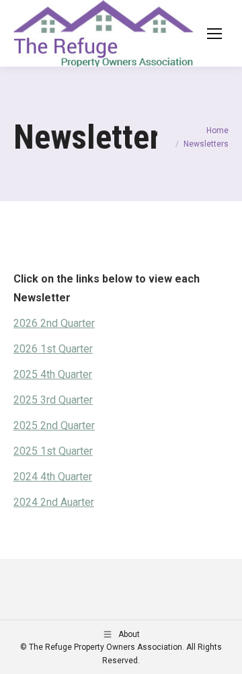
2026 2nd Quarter (54, 323)
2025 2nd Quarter (54, 425)
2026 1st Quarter (53, 348)
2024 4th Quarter (52, 476)
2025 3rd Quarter (53, 400)
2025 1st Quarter (53, 451)
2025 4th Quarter (52, 374)
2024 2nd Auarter (53, 502)
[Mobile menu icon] (214, 33)
